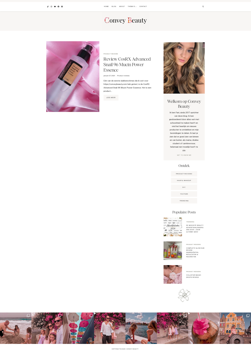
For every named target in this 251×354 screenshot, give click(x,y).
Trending (190, 222)
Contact (143, 6)
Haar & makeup (184, 180)
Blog (114, 6)
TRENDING (184, 200)
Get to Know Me (184, 155)
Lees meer (112, 99)
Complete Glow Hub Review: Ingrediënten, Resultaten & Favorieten (195, 252)
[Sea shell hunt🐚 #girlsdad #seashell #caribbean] (15, 328)
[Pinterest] (62, 6)
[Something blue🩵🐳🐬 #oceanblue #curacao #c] (78, 328)
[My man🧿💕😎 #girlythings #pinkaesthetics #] (110, 328)
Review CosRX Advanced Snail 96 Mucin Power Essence (127, 64)
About (122, 6)
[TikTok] (47, 6)
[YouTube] (54, 6)
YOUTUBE (184, 194)
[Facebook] (58, 6)
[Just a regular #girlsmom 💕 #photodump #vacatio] (172, 328)
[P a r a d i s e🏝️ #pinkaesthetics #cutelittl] (141, 328)
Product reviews (111, 54)
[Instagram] (51, 6)
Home (106, 6)
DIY (184, 187)
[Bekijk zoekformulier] (203, 6)
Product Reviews (184, 174)
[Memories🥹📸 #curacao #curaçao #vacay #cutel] (235, 328)
